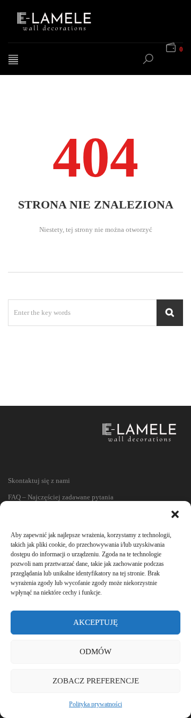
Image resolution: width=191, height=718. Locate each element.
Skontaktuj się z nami (39, 481)
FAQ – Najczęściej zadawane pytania (61, 497)
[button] (175, 514)
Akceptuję (95, 622)
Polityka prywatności (95, 704)
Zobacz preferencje (96, 681)
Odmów (95, 651)
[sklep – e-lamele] (66, 21)
